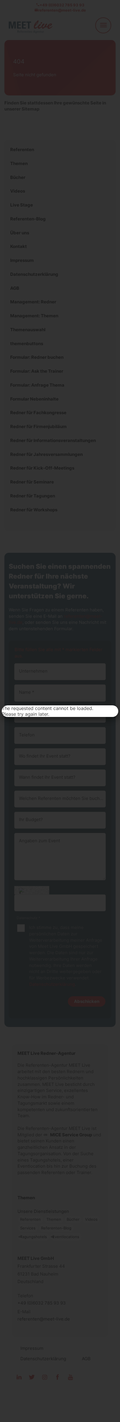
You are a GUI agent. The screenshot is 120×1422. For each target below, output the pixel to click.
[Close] (111, 711)
